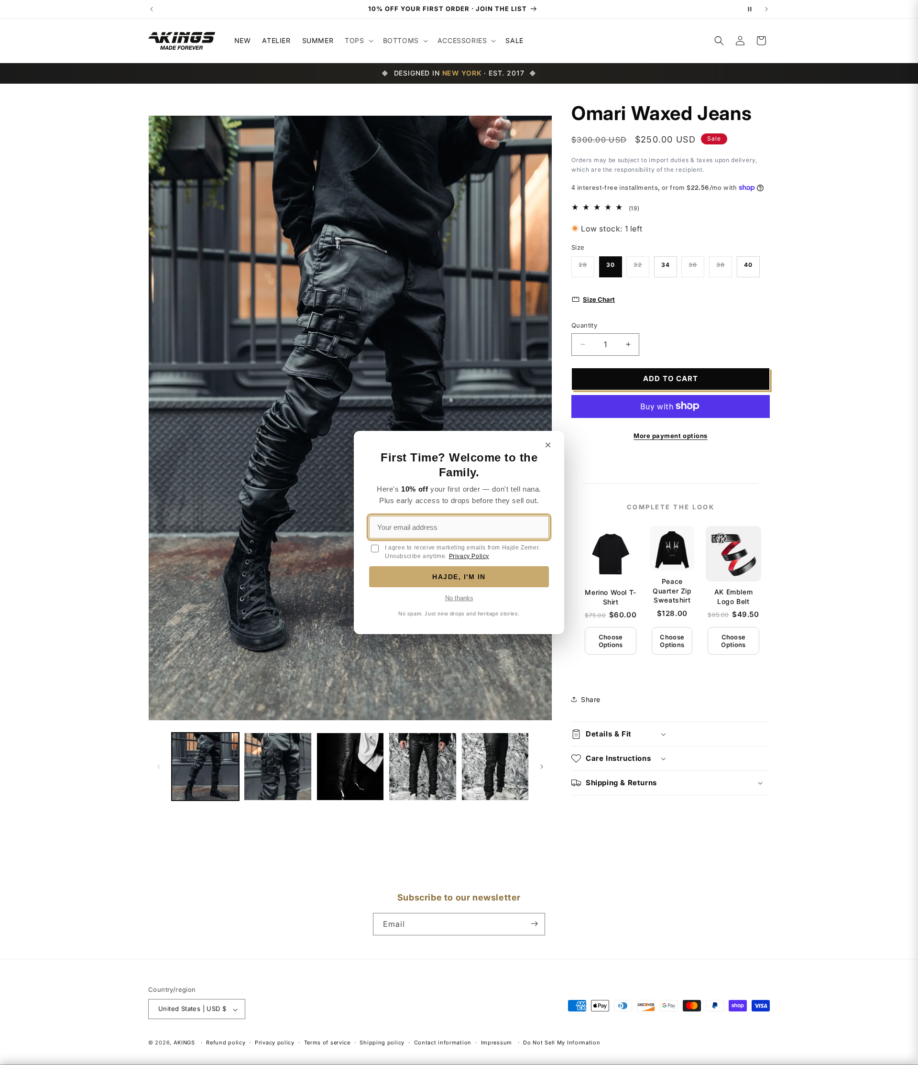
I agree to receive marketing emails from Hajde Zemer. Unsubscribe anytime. (462, 552)
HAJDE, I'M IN (459, 577)
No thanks (459, 598)
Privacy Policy (469, 556)
